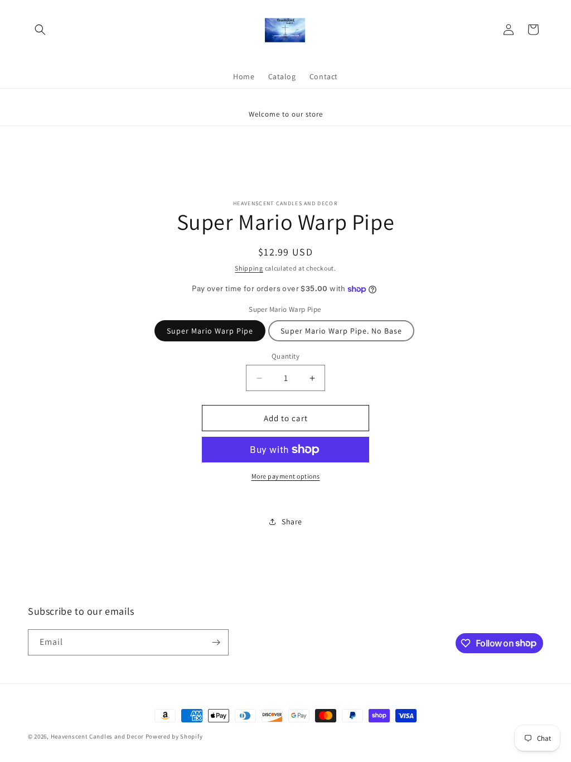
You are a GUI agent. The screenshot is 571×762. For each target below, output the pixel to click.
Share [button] (292, 522)
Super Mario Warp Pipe (210, 331)
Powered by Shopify (174, 736)
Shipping (249, 268)
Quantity (285, 356)
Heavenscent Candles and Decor (97, 736)
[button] (40, 29)
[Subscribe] (216, 642)
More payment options (285, 476)
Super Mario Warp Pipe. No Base (341, 331)
